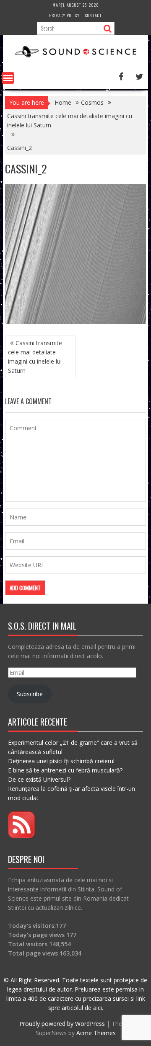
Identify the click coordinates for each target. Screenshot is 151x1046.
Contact (93, 15)
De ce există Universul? (39, 779)
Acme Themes (96, 1033)
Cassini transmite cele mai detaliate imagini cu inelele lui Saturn (35, 356)
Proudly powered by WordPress (62, 1024)
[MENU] (8, 78)
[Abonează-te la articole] (21, 836)
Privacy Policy (64, 15)
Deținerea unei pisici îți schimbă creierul (61, 761)
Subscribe (30, 694)
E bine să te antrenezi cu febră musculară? (65, 770)
